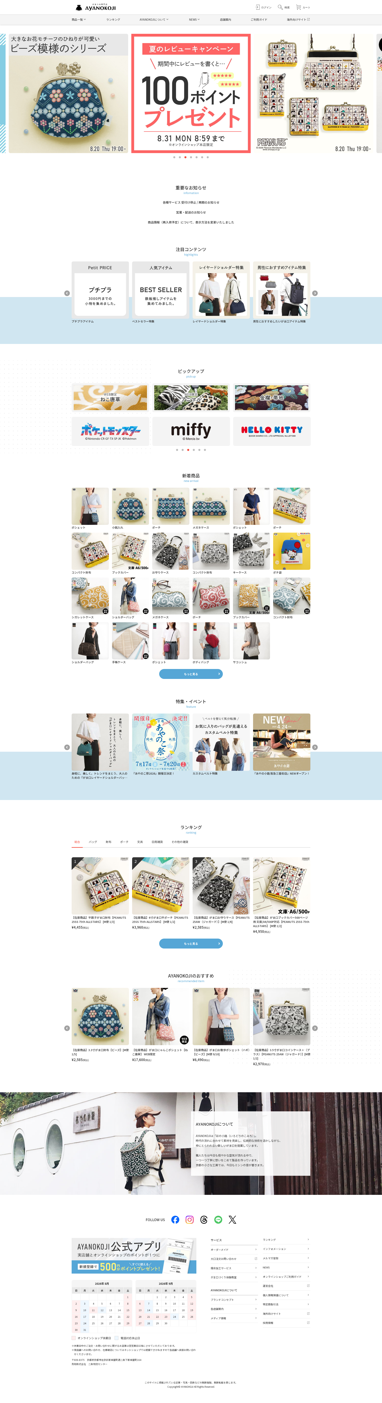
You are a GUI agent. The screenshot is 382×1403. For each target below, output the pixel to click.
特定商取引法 (270, 1304)
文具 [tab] (140, 842)
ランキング (113, 19)
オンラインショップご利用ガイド (282, 1277)
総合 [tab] (77, 842)
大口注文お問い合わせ (224, 1259)
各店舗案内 (217, 1309)
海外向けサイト (296, 19)
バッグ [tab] (93, 842)
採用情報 (268, 1323)
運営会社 (268, 1286)
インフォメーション (274, 1249)
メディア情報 (218, 1318)
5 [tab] (197, 157)
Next (315, 293)
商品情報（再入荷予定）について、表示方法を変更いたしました (191, 222)
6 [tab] (202, 157)
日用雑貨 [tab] (157, 842)
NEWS (266, 1267)
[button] (284, 7)
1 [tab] (174, 157)
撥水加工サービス (221, 1268)
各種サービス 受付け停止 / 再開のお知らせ (191, 202)
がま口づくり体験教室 (224, 1277)
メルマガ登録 (270, 1258)
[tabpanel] (191, 895)
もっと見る (191, 674)
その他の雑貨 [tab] (180, 842)
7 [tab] (208, 157)
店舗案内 (225, 19)
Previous (67, 293)
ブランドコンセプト (222, 1300)
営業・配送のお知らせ (191, 212)
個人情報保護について (276, 1295)
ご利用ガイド (259, 19)
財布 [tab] (108, 842)
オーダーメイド (220, 1250)
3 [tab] (185, 157)
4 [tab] (191, 157)
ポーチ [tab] (124, 842)
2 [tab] (180, 157)
